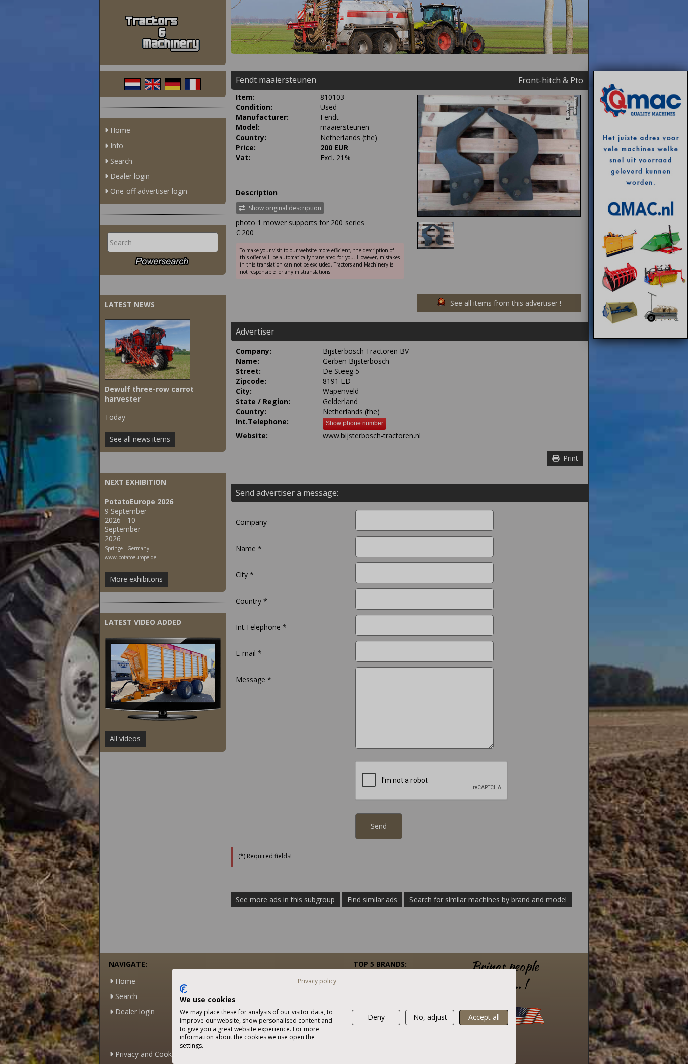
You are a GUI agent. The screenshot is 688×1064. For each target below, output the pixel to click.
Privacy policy (317, 981)
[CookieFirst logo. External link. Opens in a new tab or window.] (183, 988)
